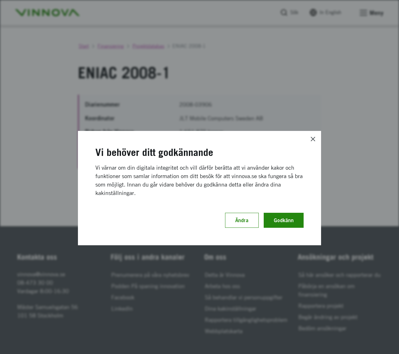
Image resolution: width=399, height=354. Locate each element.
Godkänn (284, 220)
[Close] (313, 139)
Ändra (241, 220)
